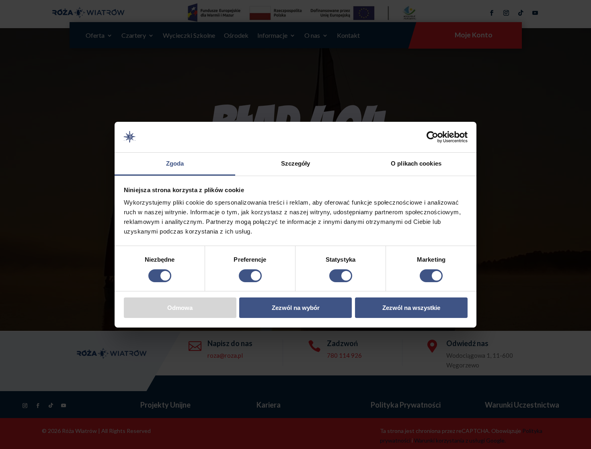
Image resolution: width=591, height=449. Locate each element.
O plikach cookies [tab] (416, 163)
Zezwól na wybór (296, 307)
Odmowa (180, 307)
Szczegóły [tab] (295, 163)
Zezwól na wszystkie (411, 307)
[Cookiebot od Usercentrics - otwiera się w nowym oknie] (432, 137)
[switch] (250, 275)
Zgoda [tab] (175, 163)
